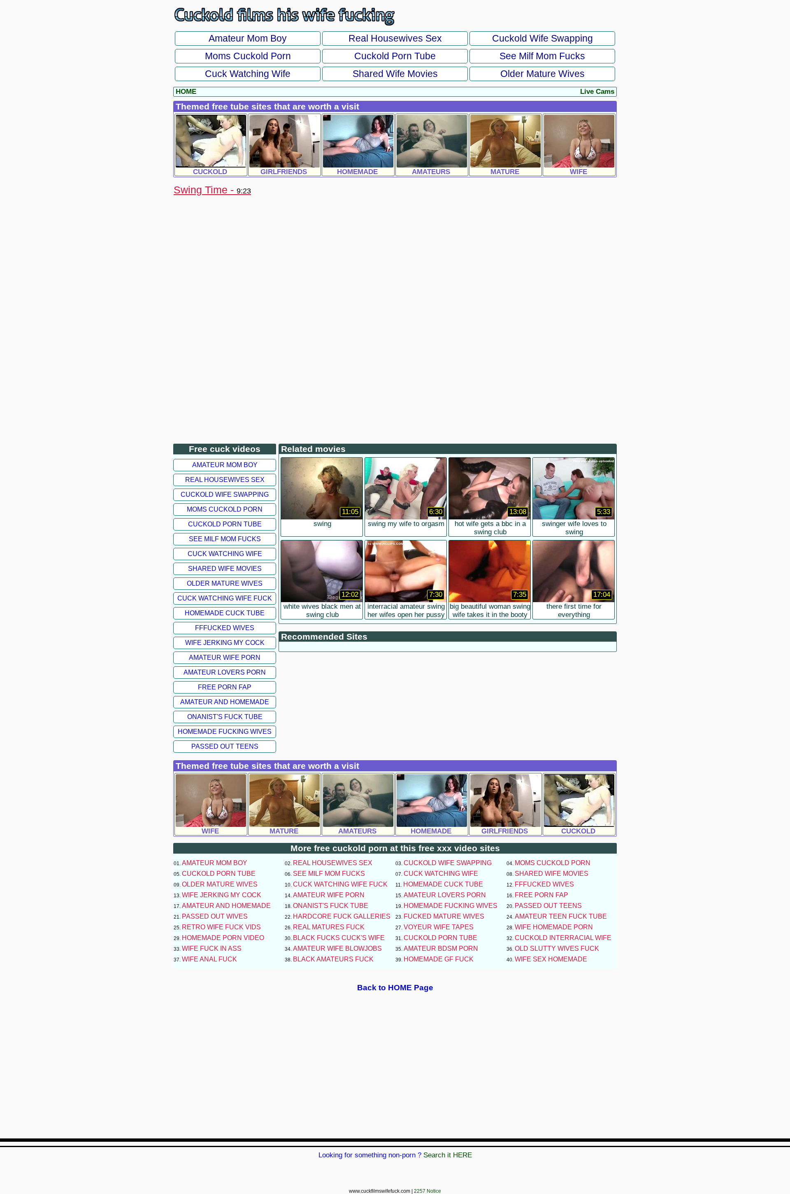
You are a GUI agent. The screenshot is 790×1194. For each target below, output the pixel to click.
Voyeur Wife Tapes (439, 927)
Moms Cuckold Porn (248, 56)
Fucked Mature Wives (444, 916)
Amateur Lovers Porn (225, 672)
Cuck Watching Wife (247, 73)
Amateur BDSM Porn (441, 948)
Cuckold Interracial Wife (563, 937)
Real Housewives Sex (395, 38)
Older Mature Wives (542, 73)
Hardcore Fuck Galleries (341, 916)
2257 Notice (427, 1191)
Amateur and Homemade (224, 701)
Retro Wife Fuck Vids (221, 927)
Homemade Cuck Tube (225, 613)
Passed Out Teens (224, 746)
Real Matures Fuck (329, 927)
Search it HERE (447, 1155)
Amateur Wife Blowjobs (337, 948)
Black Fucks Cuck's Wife (339, 937)
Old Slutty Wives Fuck (557, 948)
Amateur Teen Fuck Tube (561, 916)
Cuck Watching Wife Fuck (224, 598)
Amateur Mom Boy (248, 38)
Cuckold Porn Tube (395, 56)
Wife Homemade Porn (554, 927)
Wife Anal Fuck (209, 959)
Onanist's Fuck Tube (225, 716)
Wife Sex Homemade (551, 959)
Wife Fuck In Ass (212, 948)
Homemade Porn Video (223, 937)
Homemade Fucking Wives (225, 731)
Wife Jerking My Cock (225, 642)
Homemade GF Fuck (439, 959)
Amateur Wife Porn (224, 657)
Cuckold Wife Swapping (542, 38)
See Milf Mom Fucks (542, 56)
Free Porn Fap (224, 687)
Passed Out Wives (215, 916)
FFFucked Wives (224, 627)
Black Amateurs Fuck (333, 959)
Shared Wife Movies (395, 73)
